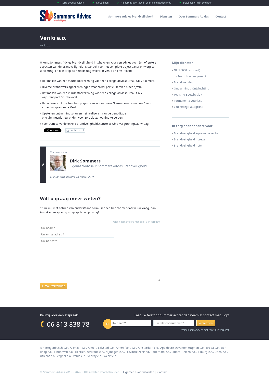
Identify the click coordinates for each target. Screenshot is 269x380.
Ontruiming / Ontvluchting (191, 88)
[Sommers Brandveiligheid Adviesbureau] (65, 21)
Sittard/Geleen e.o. (184, 352)
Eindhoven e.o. (63, 352)
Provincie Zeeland (137, 352)
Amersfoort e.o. (126, 348)
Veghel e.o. (64, 356)
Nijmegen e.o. (115, 352)
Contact (220, 16)
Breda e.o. (212, 348)
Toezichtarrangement (192, 76)
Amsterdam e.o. (148, 348)
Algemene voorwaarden (138, 372)
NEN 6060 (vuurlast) (187, 70)
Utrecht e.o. (47, 356)
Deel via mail (76, 130)
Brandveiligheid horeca (189, 139)
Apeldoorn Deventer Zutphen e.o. (182, 348)
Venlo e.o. (79, 356)
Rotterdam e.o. (160, 352)
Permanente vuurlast (188, 100)
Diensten (166, 16)
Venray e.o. (94, 356)
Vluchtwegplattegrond (188, 107)
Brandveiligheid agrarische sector (196, 133)
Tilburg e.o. (205, 352)
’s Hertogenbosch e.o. (54, 348)
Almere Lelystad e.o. (101, 348)
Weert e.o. (110, 356)
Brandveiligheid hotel (188, 145)
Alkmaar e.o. (78, 348)
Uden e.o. (221, 352)
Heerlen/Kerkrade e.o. (89, 352)
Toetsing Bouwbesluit (188, 94)
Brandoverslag (183, 82)
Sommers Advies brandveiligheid (130, 16)
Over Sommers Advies (194, 16)
